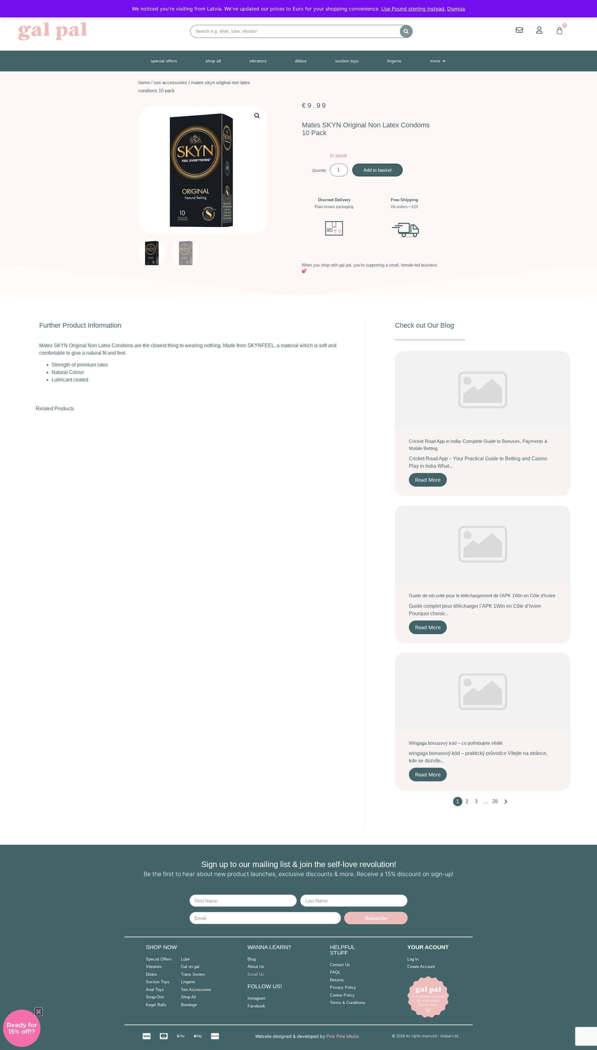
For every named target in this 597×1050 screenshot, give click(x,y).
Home (144, 82)
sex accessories (170, 82)
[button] (257, 115)
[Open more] (444, 61)
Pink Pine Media (342, 1036)
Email (195, 909)
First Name (202, 891)
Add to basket (377, 170)
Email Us (256, 974)
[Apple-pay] (198, 1036)
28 (495, 801)
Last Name (312, 891)
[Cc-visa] (146, 1036)
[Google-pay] (180, 1036)
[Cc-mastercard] (163, 1036)
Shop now (161, 947)
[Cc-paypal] (215, 1036)
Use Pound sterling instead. (413, 9)
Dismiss (456, 9)
